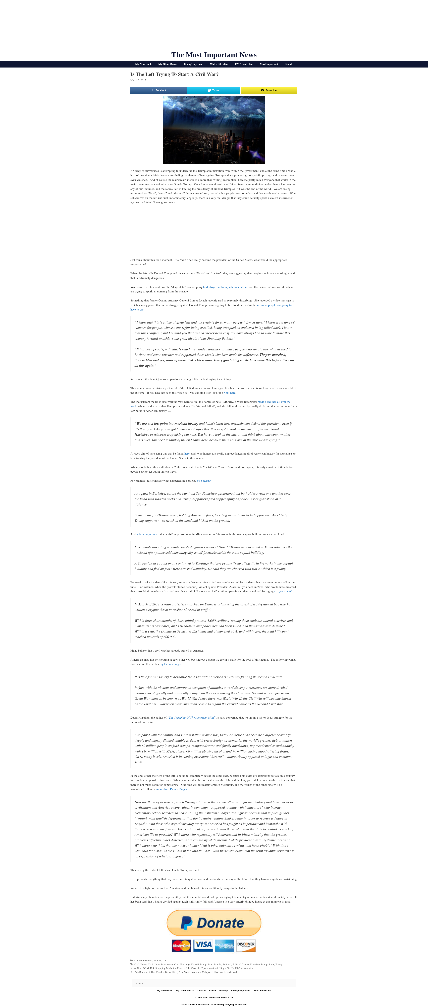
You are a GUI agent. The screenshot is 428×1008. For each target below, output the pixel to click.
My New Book (143, 64)
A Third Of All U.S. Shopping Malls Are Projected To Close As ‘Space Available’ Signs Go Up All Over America (193, 968)
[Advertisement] (214, 26)
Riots (271, 964)
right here (229, 393)
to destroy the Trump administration (225, 287)
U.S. (165, 960)
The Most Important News (214, 54)
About (212, 990)
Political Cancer (241, 964)
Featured (147, 960)
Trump (279, 964)
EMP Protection (244, 64)
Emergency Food (193, 64)
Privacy (223, 990)
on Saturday (204, 480)
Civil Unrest (140, 964)
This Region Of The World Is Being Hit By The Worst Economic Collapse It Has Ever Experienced (185, 972)
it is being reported (147, 534)
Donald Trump (198, 964)
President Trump (259, 964)
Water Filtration (219, 64)
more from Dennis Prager (171, 789)
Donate (289, 64)
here (187, 453)
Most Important (269, 64)
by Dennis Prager (170, 664)
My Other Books (167, 64)
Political (227, 964)
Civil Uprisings (182, 964)
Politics (157, 960)
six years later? (283, 591)
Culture (138, 960)
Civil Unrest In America (160, 964)
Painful (217, 964)
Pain (210, 964)
